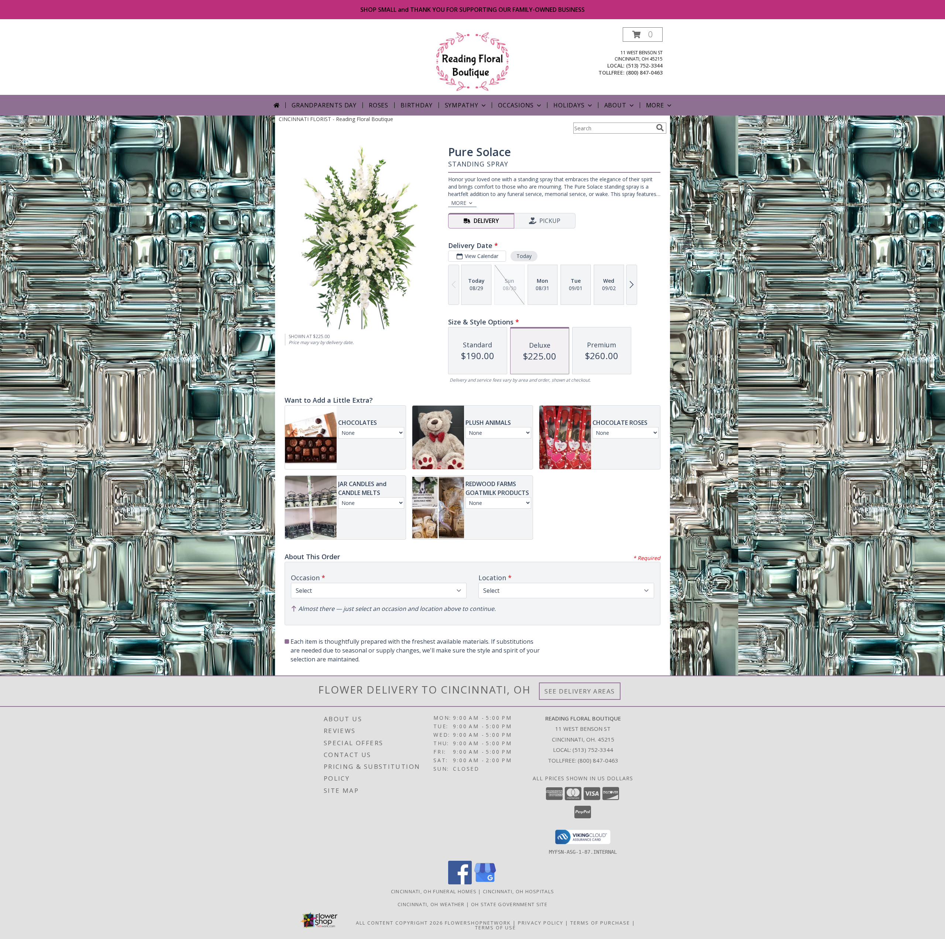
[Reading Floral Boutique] (473, 61)
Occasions (516, 105)
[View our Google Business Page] (485, 882)
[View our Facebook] (460, 882)
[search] (660, 128)
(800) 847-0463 (644, 72)
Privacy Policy (540, 922)
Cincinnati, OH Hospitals (518, 891)
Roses (378, 105)
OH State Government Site (509, 904)
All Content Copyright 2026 (399, 922)
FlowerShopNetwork (478, 922)
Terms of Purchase (600, 922)
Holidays (568, 105)
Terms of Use (495, 927)
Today (524, 255)
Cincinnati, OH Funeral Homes (434, 891)
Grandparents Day (324, 105)
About (615, 105)
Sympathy (461, 105)
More (655, 105)
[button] (643, 34)
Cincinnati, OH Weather (431, 904)
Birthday (416, 105)
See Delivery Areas (579, 691)
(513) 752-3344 (644, 65)
